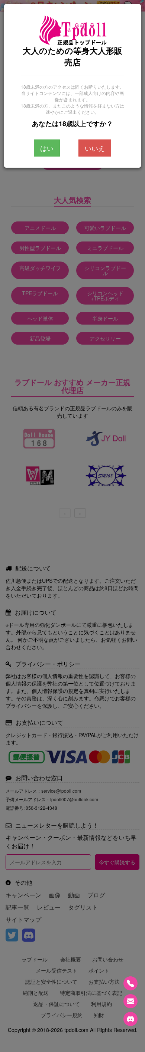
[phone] (130, 983)
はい (47, 148)
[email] (130, 1001)
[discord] (130, 1019)
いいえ (95, 148)
